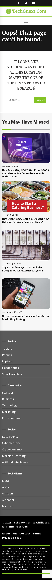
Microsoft (8, 506)
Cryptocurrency (12, 449)
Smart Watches (12, 374)
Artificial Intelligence (15, 462)
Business (8, 399)
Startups (8, 392)
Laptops (7, 361)
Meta (5, 481)
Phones (7, 355)
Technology (9, 405)
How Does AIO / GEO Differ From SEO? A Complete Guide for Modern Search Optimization (25, 173)
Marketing (9, 412)
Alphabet (8, 500)
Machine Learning (14, 456)
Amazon (7, 493)
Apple (6, 487)
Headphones (10, 368)
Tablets (7, 348)
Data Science (10, 437)
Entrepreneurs (12, 418)
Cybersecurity (11, 443)
